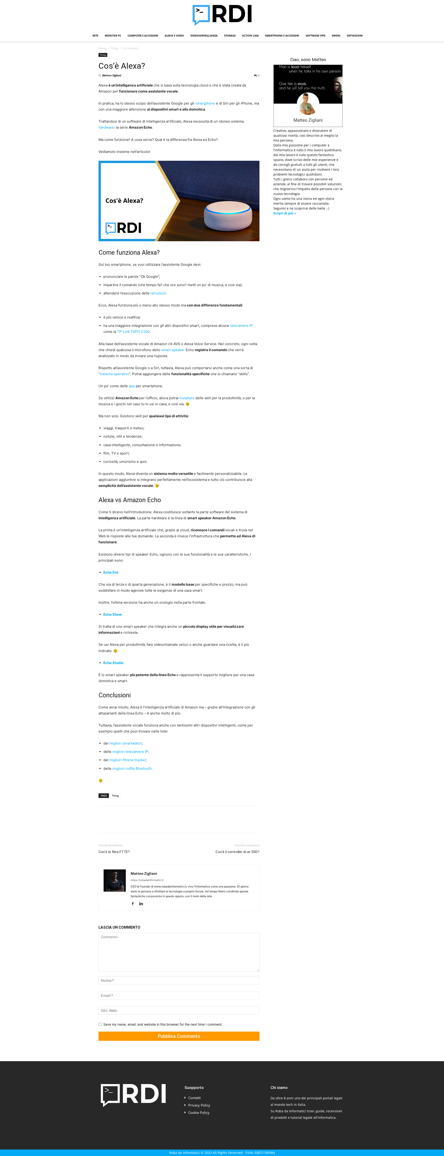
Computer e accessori (143, 35)
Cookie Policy (199, 1112)
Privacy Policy (199, 1105)
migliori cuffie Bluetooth (132, 768)
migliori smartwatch (125, 743)
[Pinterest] (124, 823)
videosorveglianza (204, 35)
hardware (106, 127)
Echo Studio (113, 663)
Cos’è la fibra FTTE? (114, 852)
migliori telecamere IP (130, 751)
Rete (95, 35)
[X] (113, 823)
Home (102, 48)
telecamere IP (241, 325)
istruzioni (158, 293)
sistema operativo (114, 374)
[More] (178, 823)
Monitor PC (113, 35)
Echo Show (112, 614)
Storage (230, 35)
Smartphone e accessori (282, 35)
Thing (114, 48)
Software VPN (315, 35)
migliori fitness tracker (127, 760)
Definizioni (355, 35)
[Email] (156, 823)
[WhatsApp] (135, 823)
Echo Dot (110, 572)
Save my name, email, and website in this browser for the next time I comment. (162, 1024)
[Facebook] (103, 823)
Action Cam (250, 35)
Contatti (194, 1097)
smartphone (205, 103)
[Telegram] (167, 823)
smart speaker (173, 350)
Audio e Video (174, 35)
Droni (336, 35)
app (132, 386)
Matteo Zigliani (111, 75)
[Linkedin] (145, 823)
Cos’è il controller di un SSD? (237, 852)
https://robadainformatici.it (147, 880)
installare (186, 398)
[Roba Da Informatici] (222, 15)
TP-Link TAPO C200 (133, 331)
